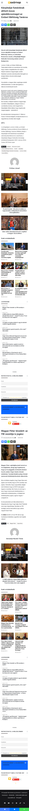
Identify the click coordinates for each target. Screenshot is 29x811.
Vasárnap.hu (24, 792)
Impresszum (5, 795)
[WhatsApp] (8, 25)
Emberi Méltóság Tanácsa (7, 148)
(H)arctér (9, 180)
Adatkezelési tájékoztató (21, 795)
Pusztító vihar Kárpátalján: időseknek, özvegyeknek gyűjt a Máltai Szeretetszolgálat (7, 254)
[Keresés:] (27, 3)
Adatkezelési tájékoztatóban (15, 397)
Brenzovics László (16, 146)
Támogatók (18, 797)
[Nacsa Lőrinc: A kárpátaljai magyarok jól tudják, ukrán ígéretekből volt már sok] (7, 283)
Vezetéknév (3, 386)
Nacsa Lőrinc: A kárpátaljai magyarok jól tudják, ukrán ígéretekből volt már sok (7, 291)
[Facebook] (2, 25)
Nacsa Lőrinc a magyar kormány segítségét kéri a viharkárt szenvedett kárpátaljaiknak (21, 254)
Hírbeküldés (11, 795)
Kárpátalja (21, 148)
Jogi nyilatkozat (11, 797)
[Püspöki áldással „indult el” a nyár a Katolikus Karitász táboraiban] (21, 265)
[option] (14, 182)
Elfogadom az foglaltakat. (15, 397)
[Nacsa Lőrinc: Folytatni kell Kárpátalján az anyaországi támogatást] (7, 265)
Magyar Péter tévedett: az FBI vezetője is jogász (14, 185)
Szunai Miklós (5, 153)
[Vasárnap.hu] (14, 2)
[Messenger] (5, 25)
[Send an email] (10, 20)
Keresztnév (3, 391)
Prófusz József (6, 20)
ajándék (9, 146)
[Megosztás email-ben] (11, 25)
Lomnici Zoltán (23, 150)
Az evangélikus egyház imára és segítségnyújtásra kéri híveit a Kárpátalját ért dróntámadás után (21, 291)
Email (2, 381)
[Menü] (2, 3)
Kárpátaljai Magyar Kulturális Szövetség (10, 150)
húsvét (15, 148)
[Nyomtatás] (14, 25)
